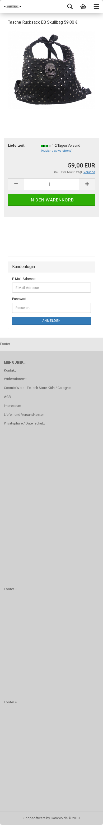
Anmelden (51, 321)
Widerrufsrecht (15, 379)
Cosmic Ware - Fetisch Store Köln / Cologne (37, 388)
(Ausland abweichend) (57, 150)
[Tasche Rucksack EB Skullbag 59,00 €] (51, 69)
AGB (7, 397)
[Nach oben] (88, 817)
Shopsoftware (34, 818)
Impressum (12, 406)
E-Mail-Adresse (23, 279)
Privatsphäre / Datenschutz (24, 423)
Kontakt (10, 370)
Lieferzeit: (16, 145)
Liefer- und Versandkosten (24, 415)
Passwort (19, 299)
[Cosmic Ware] (10, 6)
